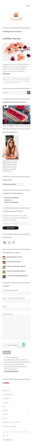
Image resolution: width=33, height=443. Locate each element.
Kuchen (5, 414)
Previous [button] (4, 115)
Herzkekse (19, 79)
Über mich (6, 390)
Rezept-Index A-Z (8, 394)
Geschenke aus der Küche (23, 77)
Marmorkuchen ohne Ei (14, 257)
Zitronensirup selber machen (16, 271)
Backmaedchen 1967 (8, 440)
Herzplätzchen (26, 79)
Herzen (14, 79)
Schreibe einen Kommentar (11, 82)
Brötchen (6, 402)
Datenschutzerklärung (11, 197)
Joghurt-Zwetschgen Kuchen (16, 266)
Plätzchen (11, 81)
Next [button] (29, 115)
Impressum (7, 200)
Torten (5, 418)
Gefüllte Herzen (12, 38)
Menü (28, 6)
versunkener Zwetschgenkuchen (17, 275)
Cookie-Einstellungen (11, 202)
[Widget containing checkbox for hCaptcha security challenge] (15, 345)
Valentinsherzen (18, 81)
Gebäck (14, 77)
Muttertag (5, 81)
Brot (4, 406)
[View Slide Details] (17, 114)
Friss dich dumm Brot (14, 261)
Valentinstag (26, 81)
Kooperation (6, 398)
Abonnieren (10, 228)
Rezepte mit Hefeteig (9, 426)
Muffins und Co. (7, 79)
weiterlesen (6, 73)
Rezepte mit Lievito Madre (11, 422)
